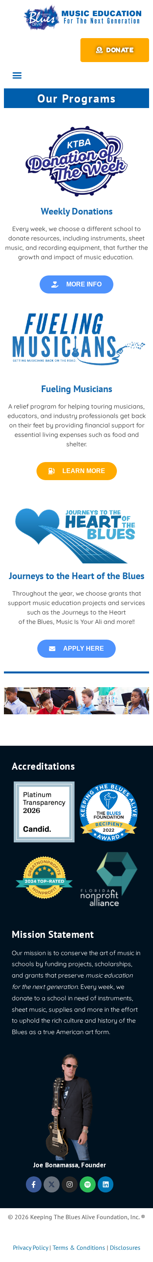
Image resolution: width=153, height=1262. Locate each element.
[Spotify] (88, 1184)
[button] (17, 75)
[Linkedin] (106, 1184)
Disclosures (125, 1247)
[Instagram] (70, 1184)
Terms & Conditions (79, 1247)
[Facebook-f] (34, 1184)
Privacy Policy (30, 1247)
